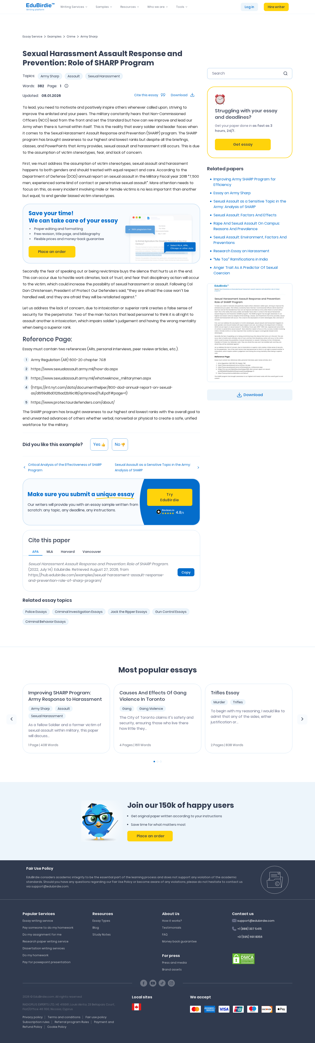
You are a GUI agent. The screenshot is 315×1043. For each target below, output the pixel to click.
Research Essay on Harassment (241, 251)
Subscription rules (36, 1022)
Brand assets (172, 969)
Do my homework (35, 955)
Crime (71, 36)
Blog (95, 928)
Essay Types (101, 921)
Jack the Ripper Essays (129, 611)
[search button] (285, 73)
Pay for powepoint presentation (47, 962)
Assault (74, 76)
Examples (55, 36)
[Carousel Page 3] (161, 761)
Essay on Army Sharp (232, 193)
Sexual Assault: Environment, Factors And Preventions (250, 240)
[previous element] (11, 719)
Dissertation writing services (44, 948)
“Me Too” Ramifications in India (241, 259)
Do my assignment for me (42, 934)
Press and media (174, 963)
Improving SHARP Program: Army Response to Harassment (65, 696)
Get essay (243, 144)
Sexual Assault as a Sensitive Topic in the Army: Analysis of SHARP (153, 467)
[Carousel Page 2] (157, 761)
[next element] (302, 719)
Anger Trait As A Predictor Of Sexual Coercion (246, 270)
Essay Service (32, 36)
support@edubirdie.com (255, 921)
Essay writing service (38, 921)
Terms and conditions (64, 1017)
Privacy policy (33, 1017)
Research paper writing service (45, 941)
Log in (249, 7)
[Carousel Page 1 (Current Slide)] (154, 761)
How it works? (172, 921)
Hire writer (276, 7)
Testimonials (171, 928)
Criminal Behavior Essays (45, 621)
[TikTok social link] (162, 983)
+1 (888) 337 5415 (249, 929)
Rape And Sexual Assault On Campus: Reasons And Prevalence (247, 226)
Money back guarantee (179, 941)
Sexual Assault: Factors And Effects (245, 215)
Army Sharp (89, 36)
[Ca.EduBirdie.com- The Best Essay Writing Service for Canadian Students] (136, 1007)
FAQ (165, 934)
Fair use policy (96, 1017)
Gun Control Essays (171, 611)
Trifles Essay (225, 693)
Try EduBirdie (169, 497)
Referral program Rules (72, 1022)
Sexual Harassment (104, 76)
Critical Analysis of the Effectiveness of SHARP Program (65, 467)
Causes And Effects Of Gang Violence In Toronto (153, 696)
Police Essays (36, 611)
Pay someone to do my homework (48, 928)
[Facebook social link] (143, 983)
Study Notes (101, 934)
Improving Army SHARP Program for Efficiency (245, 182)
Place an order (52, 251)
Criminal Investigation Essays (79, 611)
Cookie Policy (56, 1027)
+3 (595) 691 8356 (249, 937)
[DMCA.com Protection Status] (243, 958)
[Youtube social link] (152, 983)
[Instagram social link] (171, 983)
